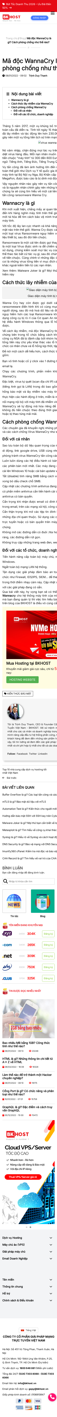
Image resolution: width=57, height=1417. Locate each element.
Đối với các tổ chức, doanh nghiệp (33, 114)
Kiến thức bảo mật (19, 693)
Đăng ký (48, 933)
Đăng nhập (39, 18)
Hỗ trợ (6, 1293)
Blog (22, 38)
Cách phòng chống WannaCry (28, 107)
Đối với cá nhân (23, 110)
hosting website (22, 679)
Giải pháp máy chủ (13, 1251)
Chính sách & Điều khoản (18, 1300)
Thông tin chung (12, 1286)
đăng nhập (18, 872)
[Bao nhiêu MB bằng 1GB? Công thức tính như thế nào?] (28, 1018)
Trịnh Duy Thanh (38, 75)
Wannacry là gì (20, 100)
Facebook (22, 753)
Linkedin (43, 753)
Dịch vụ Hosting (12, 1237)
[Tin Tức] (14, 901)
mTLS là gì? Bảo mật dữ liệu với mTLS (24, 801)
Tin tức (14, 916)
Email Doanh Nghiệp (15, 1258)
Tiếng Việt (31, 1330)
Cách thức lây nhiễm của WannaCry (32, 103)
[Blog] (43, 901)
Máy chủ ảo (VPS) (13, 1244)
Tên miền (8, 1279)
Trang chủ (12, 38)
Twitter (33, 753)
